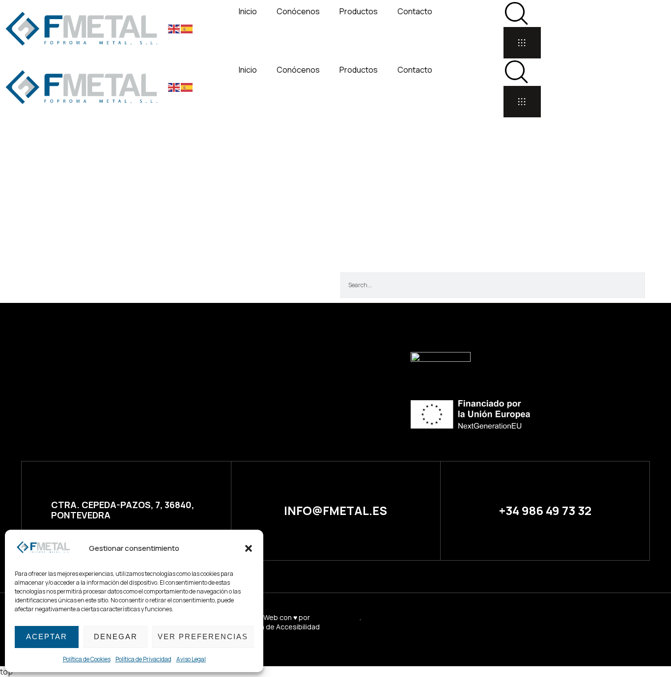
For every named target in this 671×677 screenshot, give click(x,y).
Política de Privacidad (143, 659)
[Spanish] (187, 28)
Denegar (116, 636)
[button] (248, 548)
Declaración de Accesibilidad (272, 626)
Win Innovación (335, 617)
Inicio (248, 11)
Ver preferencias (203, 636)
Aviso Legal (191, 659)
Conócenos (298, 11)
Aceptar (46, 636)
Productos (358, 11)
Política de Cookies (87, 659)
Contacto (414, 11)
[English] (174, 28)
